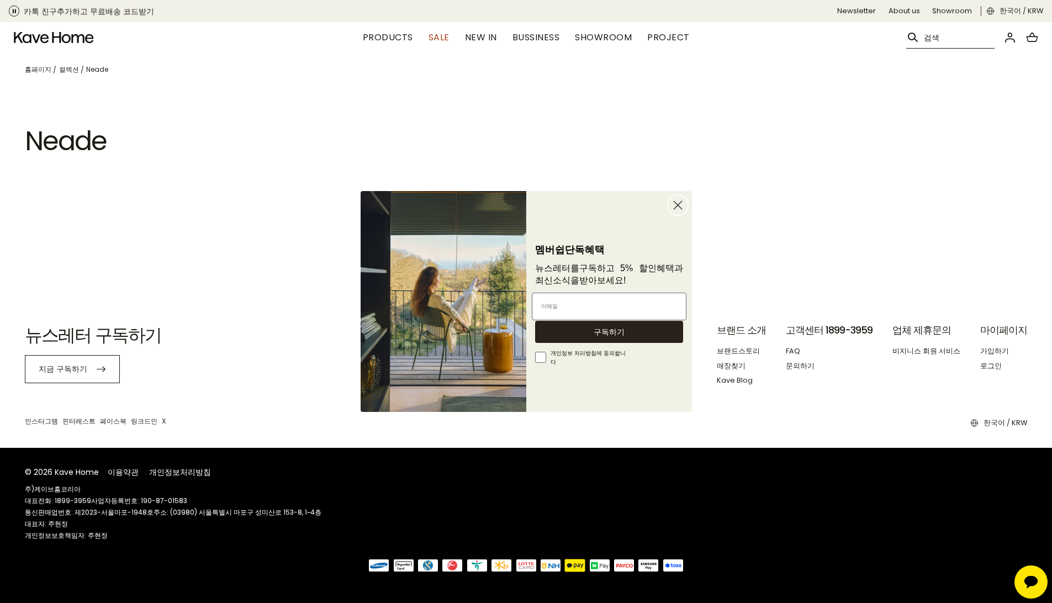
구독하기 (609, 331)
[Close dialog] (678, 205)
